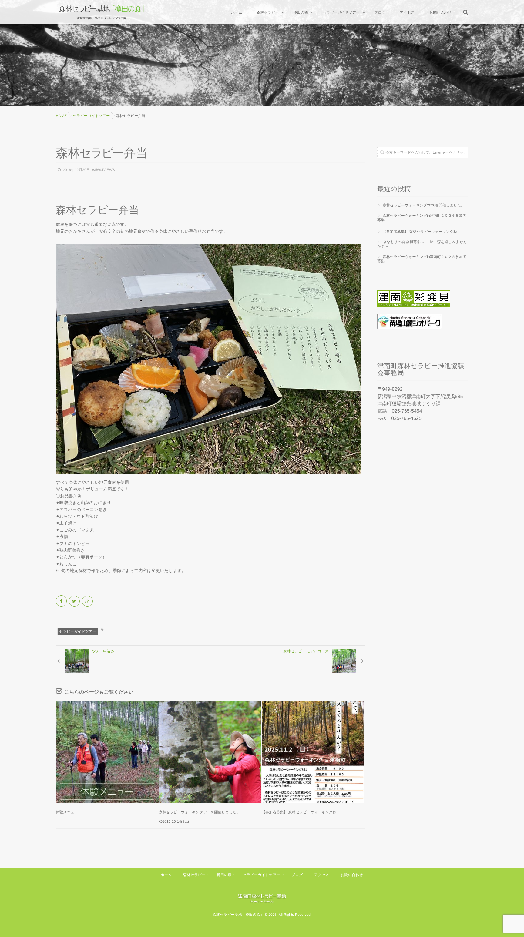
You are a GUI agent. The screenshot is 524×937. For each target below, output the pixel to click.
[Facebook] (62, 601)
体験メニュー (67, 812)
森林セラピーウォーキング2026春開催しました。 (424, 205)
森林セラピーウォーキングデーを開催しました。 (199, 812)
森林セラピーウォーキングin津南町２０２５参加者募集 (421, 259)
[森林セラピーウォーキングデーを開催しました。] (210, 752)
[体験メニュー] (107, 752)
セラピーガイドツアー (77, 631)
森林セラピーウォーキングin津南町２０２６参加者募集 (421, 217)
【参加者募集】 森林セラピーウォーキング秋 (299, 812)
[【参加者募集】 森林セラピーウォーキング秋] (313, 752)
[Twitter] (75, 601)
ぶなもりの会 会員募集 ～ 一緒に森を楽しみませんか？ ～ (422, 244)
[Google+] (88, 601)
